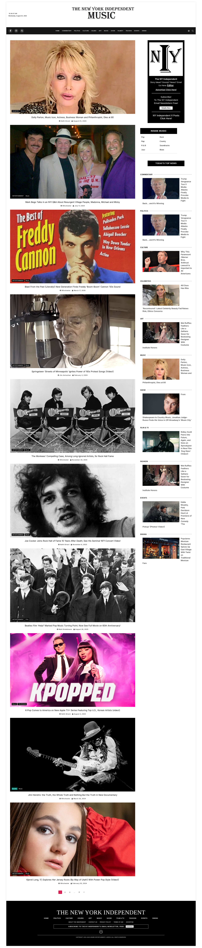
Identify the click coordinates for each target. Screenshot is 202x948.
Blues (162, 150)
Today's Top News (166, 163)
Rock (162, 137)
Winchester (66, 206)
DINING (144, 31)
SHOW (113, 31)
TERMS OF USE (118, 922)
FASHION (129, 31)
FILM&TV (120, 31)
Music (23, 111)
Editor (170, 85)
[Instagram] (16, 31)
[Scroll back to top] (101, 932)
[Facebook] (10, 31)
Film (27, 619)
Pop (142, 137)
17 (79, 892)
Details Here (130, 926)
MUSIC (106, 31)
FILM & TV (120, 918)
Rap (142, 141)
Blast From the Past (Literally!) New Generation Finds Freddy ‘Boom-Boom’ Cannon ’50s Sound (72, 287)
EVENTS (136, 31)
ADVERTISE (130, 922)
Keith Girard (65, 121)
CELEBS (93, 31)
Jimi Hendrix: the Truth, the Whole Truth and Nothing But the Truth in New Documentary (72, 795)
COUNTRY (15, 111)
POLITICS (77, 31)
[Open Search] (193, 31)
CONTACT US (93, 922)
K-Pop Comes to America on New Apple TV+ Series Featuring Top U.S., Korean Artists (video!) (72, 710)
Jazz (143, 150)
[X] (22, 31)
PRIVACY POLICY (105, 922)
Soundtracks (165, 145)
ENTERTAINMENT (18, 196)
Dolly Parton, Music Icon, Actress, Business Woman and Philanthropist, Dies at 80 (72, 117)
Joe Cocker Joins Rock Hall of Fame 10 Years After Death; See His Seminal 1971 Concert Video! (73, 541)
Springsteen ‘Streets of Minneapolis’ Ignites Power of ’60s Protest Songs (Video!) (73, 371)
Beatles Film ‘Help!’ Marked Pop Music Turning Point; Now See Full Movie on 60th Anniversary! (72, 625)
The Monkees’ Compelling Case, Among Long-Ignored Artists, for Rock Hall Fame (73, 456)
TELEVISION (22, 704)
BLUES (14, 788)
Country (163, 141)
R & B (143, 145)
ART (100, 31)
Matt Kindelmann (65, 629)
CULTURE (86, 31)
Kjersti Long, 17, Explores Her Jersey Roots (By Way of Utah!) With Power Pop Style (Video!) (72, 879)
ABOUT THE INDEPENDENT (77, 922)
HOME (57, 31)
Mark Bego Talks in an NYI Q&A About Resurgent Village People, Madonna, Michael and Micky (72, 202)
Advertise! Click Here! (166, 90)
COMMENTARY (67, 31)
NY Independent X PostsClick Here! (166, 117)
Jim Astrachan (65, 375)
